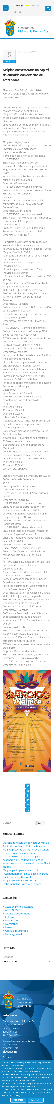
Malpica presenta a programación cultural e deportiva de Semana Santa (26, 851)
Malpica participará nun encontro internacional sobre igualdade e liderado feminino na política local (25, 874)
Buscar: (7, 822)
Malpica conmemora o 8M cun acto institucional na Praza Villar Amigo (22, 882)
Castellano (34, 5)
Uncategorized (13, 934)
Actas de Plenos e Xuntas (19, 906)
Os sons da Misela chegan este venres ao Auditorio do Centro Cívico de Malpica (26, 844)
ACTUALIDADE (24, 52)
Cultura (9, 917)
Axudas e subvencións (17, 913)
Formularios (12, 920)
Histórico (8, 957)
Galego (19, 5)
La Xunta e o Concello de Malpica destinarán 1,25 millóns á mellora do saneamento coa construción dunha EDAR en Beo (26, 861)
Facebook (7, 1057)
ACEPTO (18, 1100)
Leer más (35, 1100)
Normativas (11, 924)
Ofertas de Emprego (16, 930)
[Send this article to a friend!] (27, 800)
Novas (35, 52)
